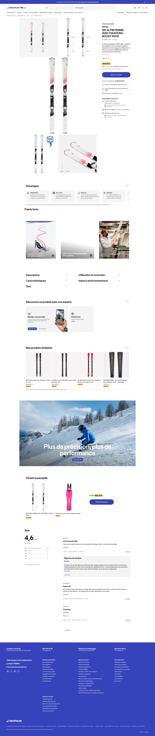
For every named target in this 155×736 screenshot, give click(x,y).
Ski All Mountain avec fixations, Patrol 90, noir (38, 381)
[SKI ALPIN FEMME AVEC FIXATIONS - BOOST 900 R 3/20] (58, 95)
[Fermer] (147, 2)
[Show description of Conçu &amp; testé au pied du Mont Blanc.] (126, 255)
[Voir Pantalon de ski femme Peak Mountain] (69, 497)
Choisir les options (102, 502)
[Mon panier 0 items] (147, 8)
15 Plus (92, 170)
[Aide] (139, 8)
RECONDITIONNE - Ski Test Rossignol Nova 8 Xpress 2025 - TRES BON (115, 381)
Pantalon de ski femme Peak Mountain (67, 513)
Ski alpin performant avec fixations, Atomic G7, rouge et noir (89, 381)
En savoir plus (42, 328)
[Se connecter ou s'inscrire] (143, 8)
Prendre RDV (32, 328)
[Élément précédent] (122, 186)
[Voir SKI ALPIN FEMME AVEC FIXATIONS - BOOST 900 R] (39, 497)
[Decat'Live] (81, 319)
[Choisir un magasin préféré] (135, 8)
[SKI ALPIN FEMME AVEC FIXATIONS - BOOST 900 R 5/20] (77, 153)
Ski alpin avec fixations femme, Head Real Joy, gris (64, 381)
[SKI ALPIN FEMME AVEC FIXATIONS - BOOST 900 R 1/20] (77, 37)
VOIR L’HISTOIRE (77, 459)
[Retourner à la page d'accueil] (16, 8)
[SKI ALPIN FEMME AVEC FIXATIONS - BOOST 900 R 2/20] (38, 37)
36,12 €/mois (107, 66)
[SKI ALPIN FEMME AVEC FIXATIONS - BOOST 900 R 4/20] (38, 153)
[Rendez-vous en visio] (47, 319)
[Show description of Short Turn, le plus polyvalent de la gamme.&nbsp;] (91, 255)
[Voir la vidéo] (66, 329)
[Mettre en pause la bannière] (144, 2)
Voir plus (67, 571)
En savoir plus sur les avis (31, 564)
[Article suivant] (127, 186)
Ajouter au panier (116, 75)
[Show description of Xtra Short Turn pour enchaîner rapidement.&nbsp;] (53, 255)
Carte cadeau (144, 12)
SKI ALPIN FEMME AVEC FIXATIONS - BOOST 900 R (39, 514)
